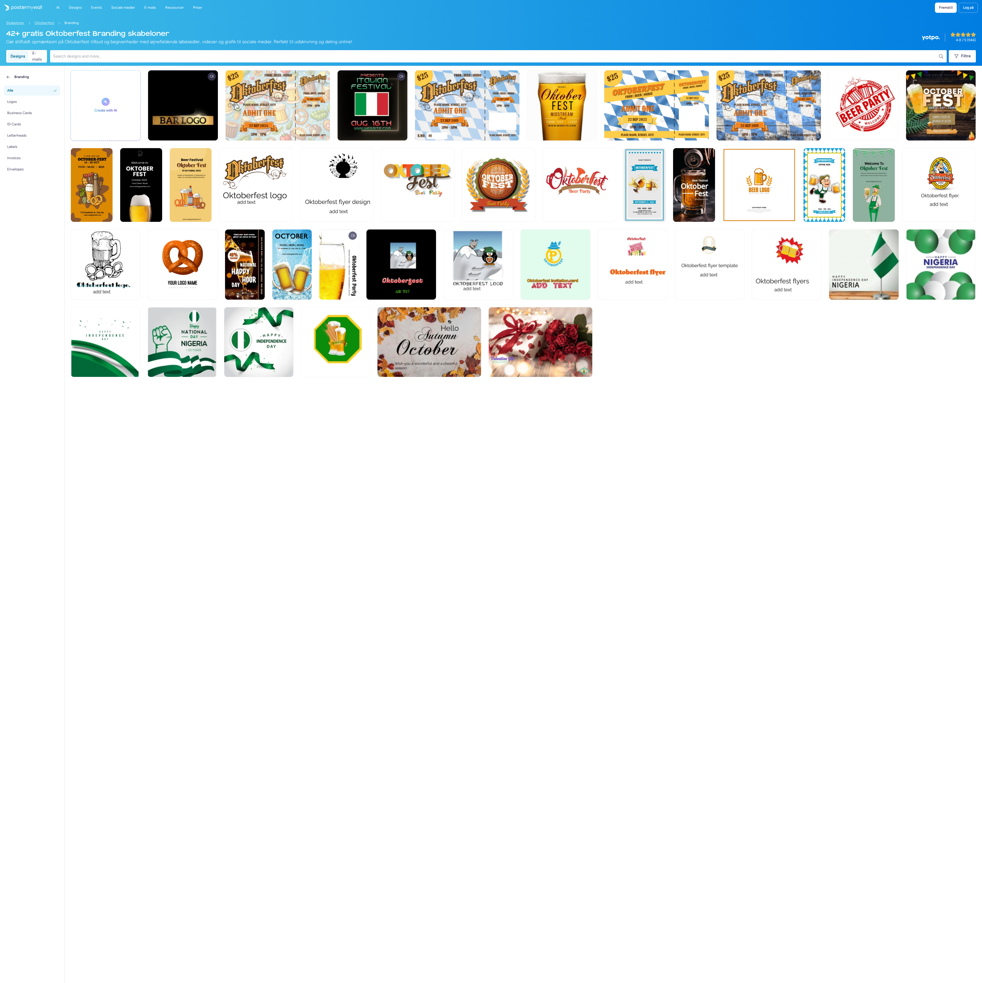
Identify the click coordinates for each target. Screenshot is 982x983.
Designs (17, 56)
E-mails (37, 56)
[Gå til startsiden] (21, 8)
